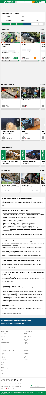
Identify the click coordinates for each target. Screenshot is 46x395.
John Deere (21, 213)
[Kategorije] (15, 380)
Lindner (7, 264)
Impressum (11, 386)
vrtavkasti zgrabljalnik (26, 214)
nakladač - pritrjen (34, 229)
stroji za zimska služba (37, 227)
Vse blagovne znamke (5, 342)
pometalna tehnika (28, 227)
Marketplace (19, 23)
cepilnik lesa (33, 217)
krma (10, 245)
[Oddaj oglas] (37, 2)
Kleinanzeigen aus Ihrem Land (7, 84)
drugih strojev (12, 252)
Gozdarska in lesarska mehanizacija (7, 351)
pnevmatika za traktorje (20, 223)
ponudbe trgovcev (6, 23)
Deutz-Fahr (26, 359)
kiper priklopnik (11, 220)
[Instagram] (4, 380)
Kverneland (8, 265)
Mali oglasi (3, 336)
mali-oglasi (13, 23)
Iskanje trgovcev (27, 23)
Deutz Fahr (36, 264)
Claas (32, 213)
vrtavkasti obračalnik (34, 214)
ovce (20, 247)
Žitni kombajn (26, 335)
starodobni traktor (36, 213)
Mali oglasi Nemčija (4, 368)
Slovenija (2, 373)
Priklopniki (26, 343)
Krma (2, 356)
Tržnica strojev (3, 333)
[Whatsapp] (11, 379)
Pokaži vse (42, 29)
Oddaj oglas (3, 343)
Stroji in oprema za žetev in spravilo (7, 350)
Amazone (12, 265)
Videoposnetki (34, 23)
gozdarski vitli (20, 217)
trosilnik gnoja (32, 224)
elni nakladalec (13, 229)
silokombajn (32, 226)
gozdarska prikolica (27, 217)
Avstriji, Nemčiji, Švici (37, 278)
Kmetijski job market (4, 357)
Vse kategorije (3, 340)
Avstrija (2, 364)
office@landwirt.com (17, 313)
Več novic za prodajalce (40, 194)
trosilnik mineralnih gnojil (18, 224)
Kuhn (40, 264)
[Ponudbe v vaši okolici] (16, 2)
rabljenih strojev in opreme (18, 263)
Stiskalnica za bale (27, 336)
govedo (15, 247)
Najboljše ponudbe (5, 29)
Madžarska (4, 279)
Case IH (10, 264)
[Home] (9, 2)
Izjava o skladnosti (18, 386)
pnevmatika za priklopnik (30, 223)
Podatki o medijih (7, 384)
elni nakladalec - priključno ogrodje (23, 229)
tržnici (6, 203)
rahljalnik (13, 218)
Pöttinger (3, 265)
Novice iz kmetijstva (5, 170)
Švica (2, 370)
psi (22, 247)
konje (18, 247)
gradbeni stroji (24, 243)
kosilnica (19, 214)
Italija (43, 278)
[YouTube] (2, 380)
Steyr (40, 263)
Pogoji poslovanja (4, 386)
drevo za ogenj (15, 245)
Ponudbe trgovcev (4, 335)
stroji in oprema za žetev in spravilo (37, 243)
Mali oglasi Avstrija (4, 366)
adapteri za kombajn (25, 226)
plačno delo (9, 248)
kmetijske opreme (30, 251)
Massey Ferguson (25, 264)
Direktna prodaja (4, 359)
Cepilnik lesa (26, 340)
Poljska (2, 374)
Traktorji (25, 333)
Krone (42, 264)
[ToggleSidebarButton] (2, 2)
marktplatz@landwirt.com (5, 393)
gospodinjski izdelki (5, 245)
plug (16, 218)
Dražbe (2, 339)
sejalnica (17, 221)
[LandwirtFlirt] (21, 380)
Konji (2, 354)
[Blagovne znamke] (17, 380)
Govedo (2, 353)
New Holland (28, 213)
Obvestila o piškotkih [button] (16, 384)
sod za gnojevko (26, 224)
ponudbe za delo (39, 247)
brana (10, 218)
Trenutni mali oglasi (5, 116)
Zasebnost (24, 384)
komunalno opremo (5, 252)
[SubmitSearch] (33, 2)
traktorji (28, 243)
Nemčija (2, 367)
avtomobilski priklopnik (18, 220)
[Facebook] (7, 380)
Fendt (24, 213)
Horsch (16, 265)
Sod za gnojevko (27, 339)
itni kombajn (19, 226)
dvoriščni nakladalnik (21, 227)
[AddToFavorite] (18, 33)
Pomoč (3, 388)
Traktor (2, 349)
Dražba (40, 23)
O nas (2, 384)
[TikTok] (9, 380)
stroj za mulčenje (12, 221)
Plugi (25, 337)
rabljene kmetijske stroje (37, 201)
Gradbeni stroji (26, 342)
